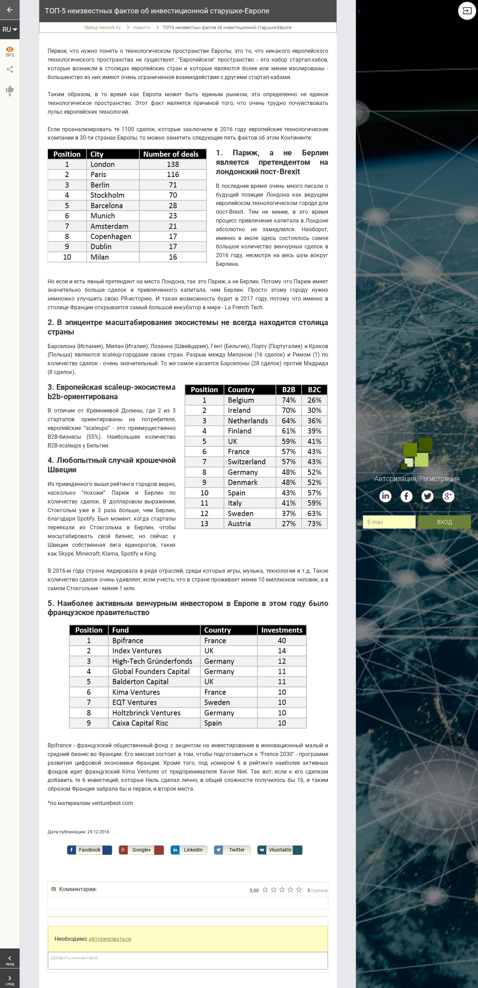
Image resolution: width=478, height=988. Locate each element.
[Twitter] (427, 496)
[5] (298, 889)
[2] (273, 889)
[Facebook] (406, 496)
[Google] (448, 496)
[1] (265, 889)
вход (444, 521)
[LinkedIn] (385, 496)
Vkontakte (280, 850)
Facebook (89, 850)
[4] (290, 889)
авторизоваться (110, 939)
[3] (281, 889)
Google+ (142, 850)
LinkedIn (193, 850)
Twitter (237, 850)
